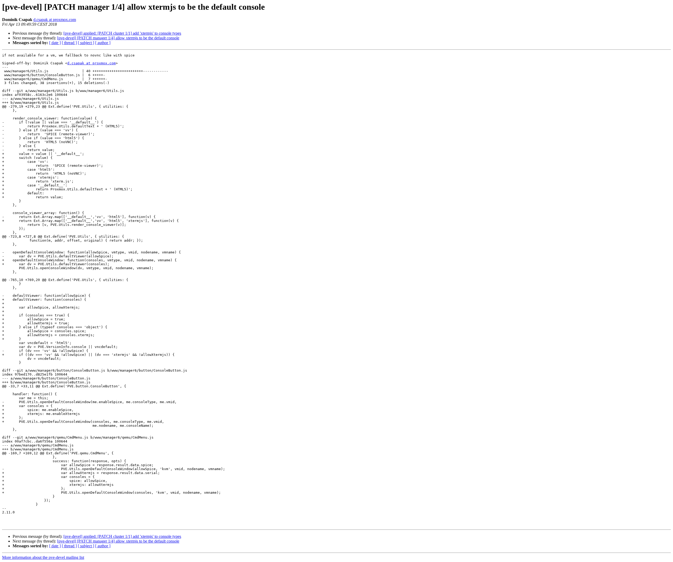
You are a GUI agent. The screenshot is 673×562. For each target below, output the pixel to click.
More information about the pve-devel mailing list (43, 557)
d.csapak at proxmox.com (54, 19)
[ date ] (55, 42)
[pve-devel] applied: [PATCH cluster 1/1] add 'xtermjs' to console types (122, 33)
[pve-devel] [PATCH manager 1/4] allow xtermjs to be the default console (118, 38)
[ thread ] (69, 42)
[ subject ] (86, 42)
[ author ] (102, 42)
